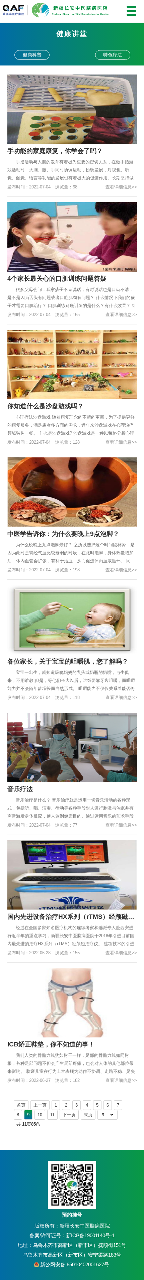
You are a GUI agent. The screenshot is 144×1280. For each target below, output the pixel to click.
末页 (88, 1114)
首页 (21, 1105)
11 (52, 1114)
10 (40, 1114)
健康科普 (32, 54)
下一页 (69, 1114)
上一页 (40, 1105)
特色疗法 (112, 54)
